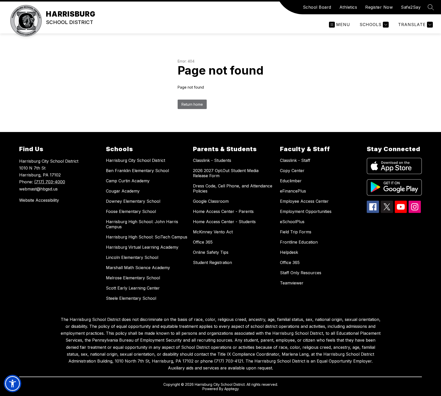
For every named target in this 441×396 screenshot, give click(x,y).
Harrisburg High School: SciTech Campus (146, 236)
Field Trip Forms (295, 231)
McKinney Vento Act (213, 231)
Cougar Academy (123, 191)
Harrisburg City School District (135, 160)
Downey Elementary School (133, 201)
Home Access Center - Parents (223, 211)
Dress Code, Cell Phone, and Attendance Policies (232, 188)
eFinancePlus (293, 191)
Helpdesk (289, 252)
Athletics (348, 7)
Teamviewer (291, 282)
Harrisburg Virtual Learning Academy (142, 247)
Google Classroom (211, 201)
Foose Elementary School (131, 211)
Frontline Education (299, 242)
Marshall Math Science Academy (138, 267)
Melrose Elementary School (133, 277)
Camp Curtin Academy (128, 180)
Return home (192, 104)
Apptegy (231, 389)
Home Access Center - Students (224, 221)
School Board (317, 7)
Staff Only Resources (300, 272)
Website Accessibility (39, 200)
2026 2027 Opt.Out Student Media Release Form (226, 173)
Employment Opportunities (306, 211)
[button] (12, 383)
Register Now (379, 7)
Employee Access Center (304, 201)
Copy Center (292, 170)
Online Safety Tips (210, 252)
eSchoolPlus (292, 221)
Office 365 (203, 242)
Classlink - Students (212, 160)
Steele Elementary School (131, 298)
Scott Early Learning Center (133, 288)
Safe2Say (411, 7)
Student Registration (212, 262)
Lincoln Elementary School (132, 257)
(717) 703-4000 (49, 181)
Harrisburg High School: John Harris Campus (142, 224)
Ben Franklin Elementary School (137, 170)
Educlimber (291, 180)
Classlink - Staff (295, 160)
